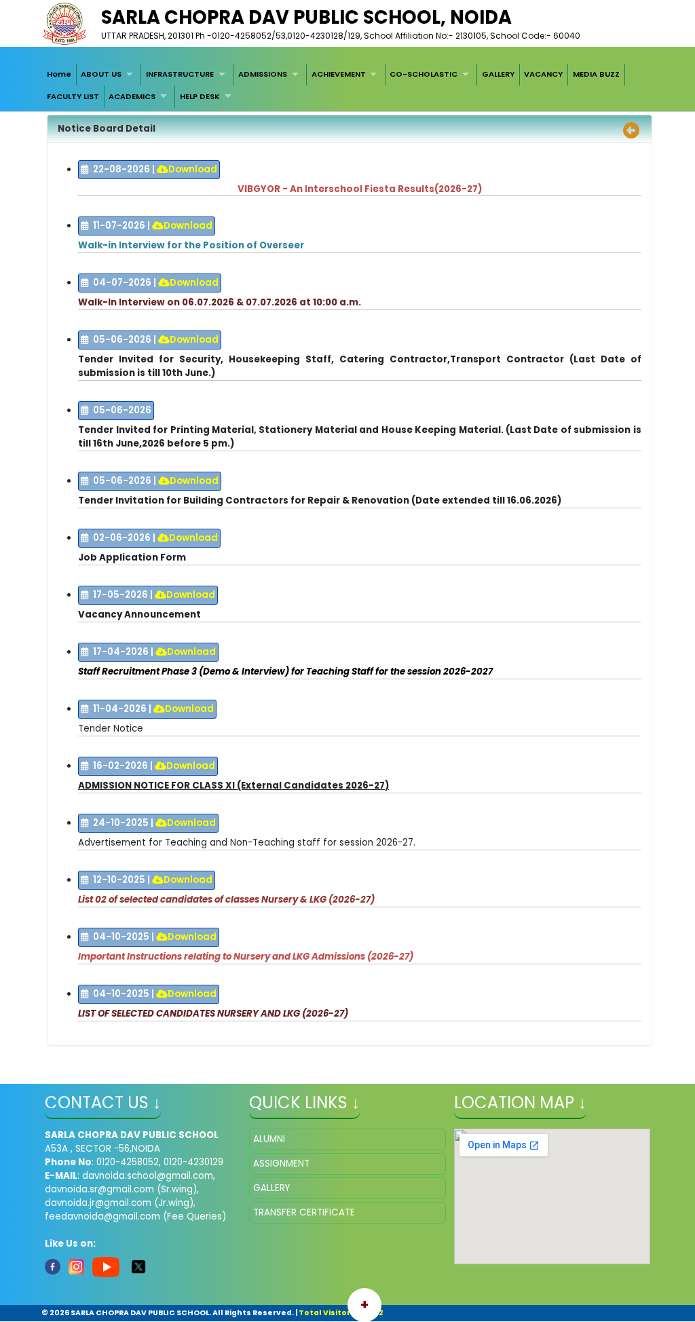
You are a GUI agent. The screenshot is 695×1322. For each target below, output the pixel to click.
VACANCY (543, 74)
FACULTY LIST (73, 96)
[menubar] (347, 86)
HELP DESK (200, 96)
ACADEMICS (132, 96)
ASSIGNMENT (281, 1163)
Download (192, 169)
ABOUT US (101, 74)
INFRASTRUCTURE (180, 74)
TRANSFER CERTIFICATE (304, 1212)
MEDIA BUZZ (596, 74)
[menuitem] (59, 75)
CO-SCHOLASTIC (423, 74)
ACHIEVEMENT (339, 74)
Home (59, 74)
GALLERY (498, 74)
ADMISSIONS (262, 74)
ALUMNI (269, 1139)
